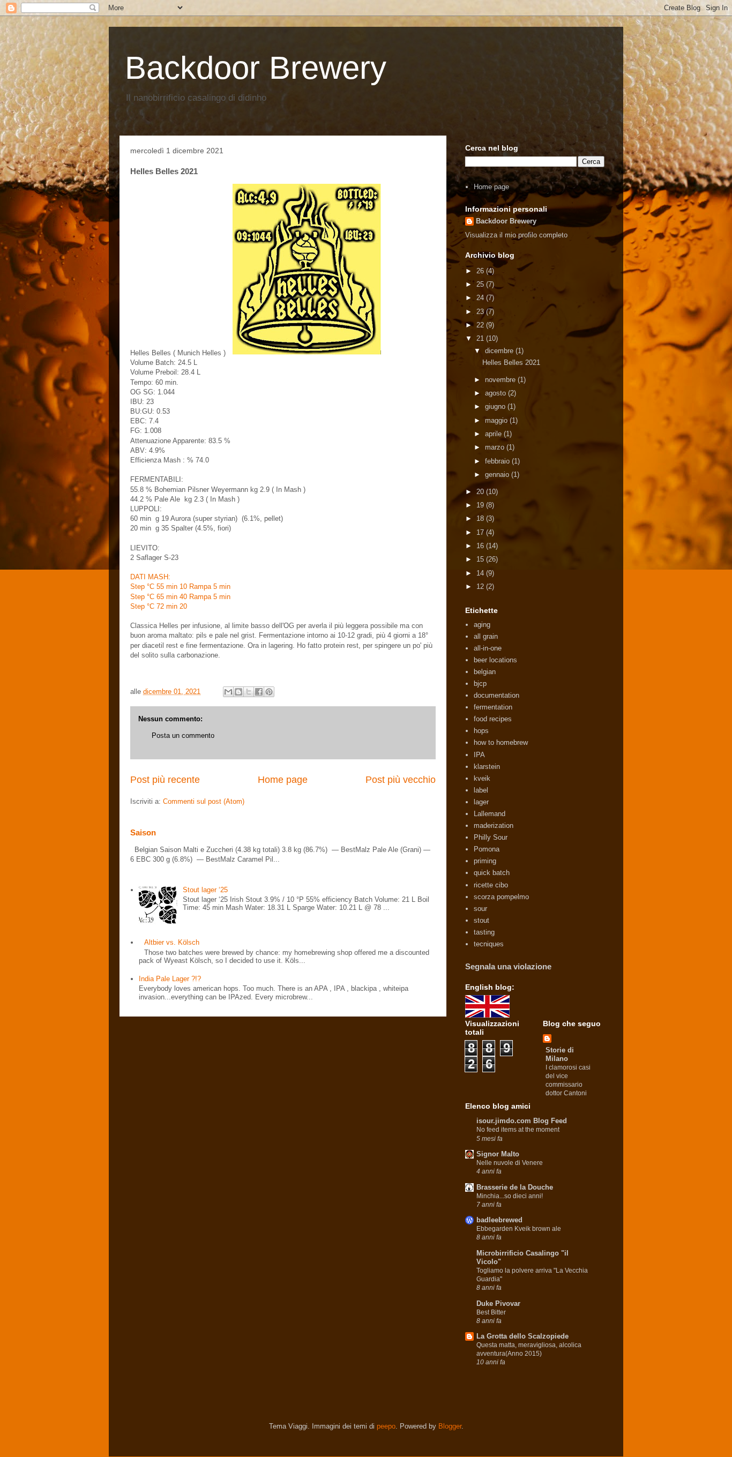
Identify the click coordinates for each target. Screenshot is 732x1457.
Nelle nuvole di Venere (509, 1163)
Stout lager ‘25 (205, 890)
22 (481, 325)
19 (481, 505)
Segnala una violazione (508, 966)
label (481, 790)
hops (481, 731)
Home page (283, 779)
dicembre (500, 351)
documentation (496, 695)
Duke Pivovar (498, 1303)
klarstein (487, 767)
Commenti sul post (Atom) (203, 801)
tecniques (489, 944)
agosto (496, 393)
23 (481, 312)
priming (485, 861)
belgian (485, 672)
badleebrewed (499, 1220)
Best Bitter (491, 1312)
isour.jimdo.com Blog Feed (521, 1121)
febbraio (498, 461)
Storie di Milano (560, 1054)
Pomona (486, 849)
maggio (497, 420)
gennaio (498, 474)
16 (481, 546)
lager (481, 802)
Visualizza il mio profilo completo (516, 235)
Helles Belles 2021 (511, 362)
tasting (484, 932)
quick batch (492, 873)
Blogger (449, 1426)
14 (481, 573)
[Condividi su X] (248, 691)
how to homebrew (501, 742)
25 (481, 284)
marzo (495, 447)
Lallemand (489, 814)
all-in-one (488, 648)
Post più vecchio (400, 779)
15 (481, 559)
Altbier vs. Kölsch (171, 942)
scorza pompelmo (501, 897)
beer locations (495, 660)
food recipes (493, 719)
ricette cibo (491, 885)
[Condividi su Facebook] (258, 691)
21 (481, 338)
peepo (386, 1426)
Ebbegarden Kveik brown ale (518, 1228)
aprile (494, 434)
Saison (143, 832)
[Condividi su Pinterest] (269, 691)
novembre (501, 380)
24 (481, 298)
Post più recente (165, 779)
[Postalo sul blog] (238, 691)
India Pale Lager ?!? (170, 979)
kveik (482, 778)
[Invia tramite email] (228, 691)
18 (481, 518)
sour (480, 909)
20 (481, 492)
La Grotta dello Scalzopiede (522, 1336)
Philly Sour (490, 837)
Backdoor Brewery (255, 68)
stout (481, 920)
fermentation (493, 707)
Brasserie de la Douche (514, 1187)
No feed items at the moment (517, 1129)
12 (481, 586)
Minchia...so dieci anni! (509, 1196)
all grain (486, 636)
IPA (479, 755)
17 (481, 532)
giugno (496, 406)
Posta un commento (183, 735)
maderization (493, 825)
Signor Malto (497, 1154)
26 (481, 271)
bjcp (480, 683)
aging (482, 625)
